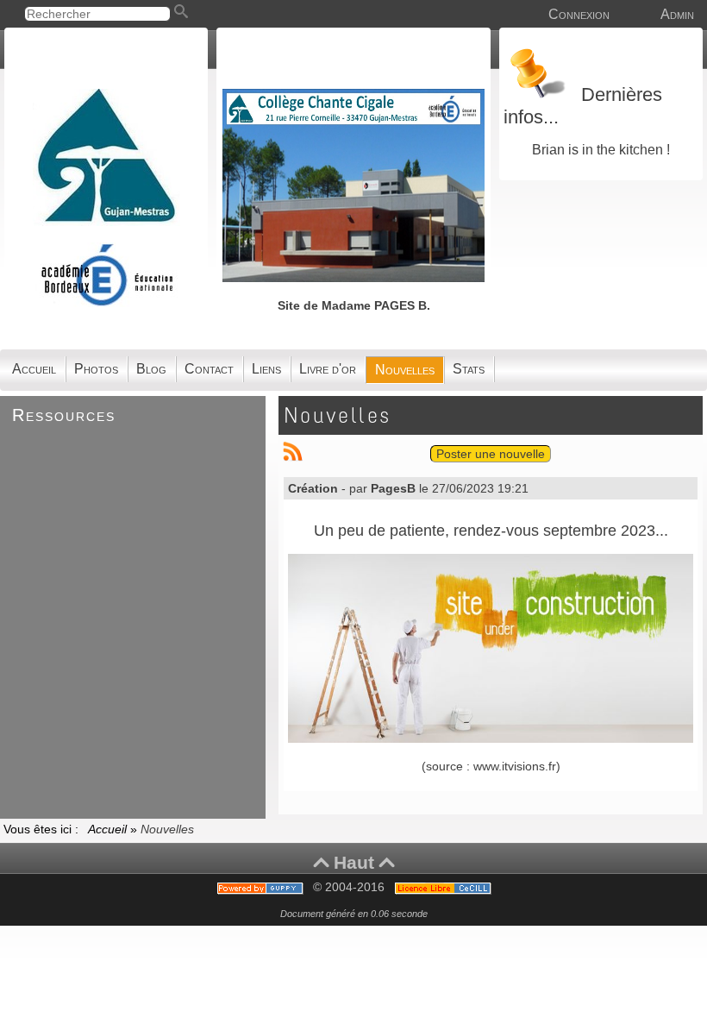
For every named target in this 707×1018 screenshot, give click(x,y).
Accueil (109, 829)
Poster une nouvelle (490, 454)
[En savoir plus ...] (444, 888)
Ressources (64, 414)
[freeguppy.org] (261, 888)
